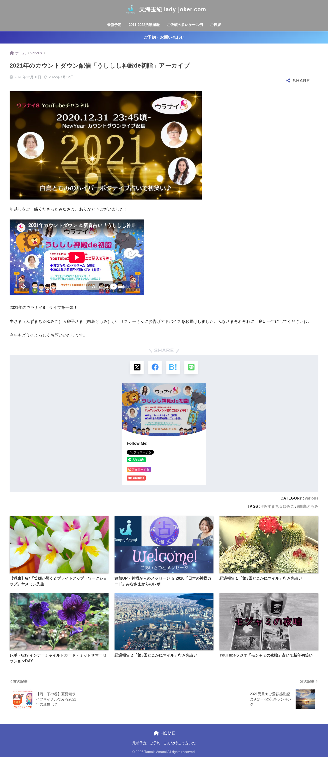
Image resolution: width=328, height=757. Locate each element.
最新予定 (114, 25)
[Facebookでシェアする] (155, 367)
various (311, 498)
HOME (167, 733)
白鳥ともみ (308, 506)
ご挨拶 (215, 25)
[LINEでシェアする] (191, 367)
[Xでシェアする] (137, 367)
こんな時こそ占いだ (179, 743)
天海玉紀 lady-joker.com (172, 9)
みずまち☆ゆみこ (279, 506)
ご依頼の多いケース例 (185, 25)
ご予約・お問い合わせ (164, 37)
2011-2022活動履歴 (144, 25)
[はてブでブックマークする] (173, 367)
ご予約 (155, 743)
